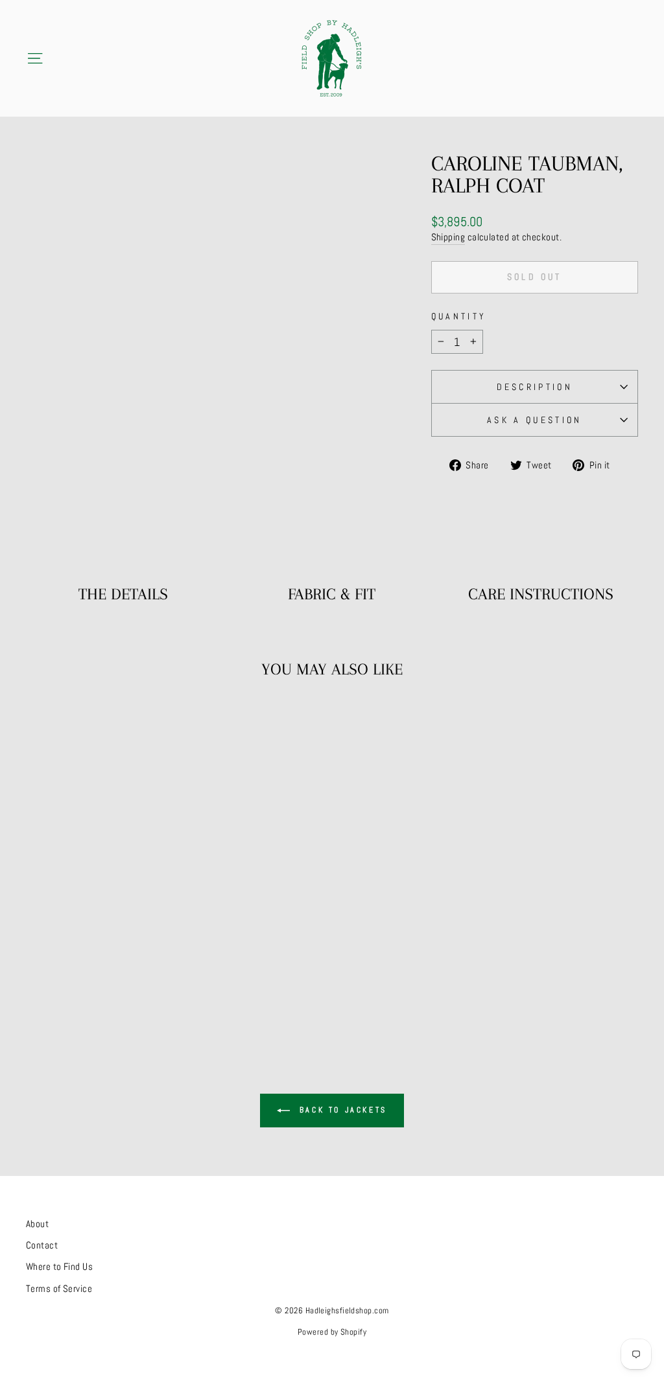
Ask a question (534, 420)
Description (535, 387)
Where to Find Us (59, 1266)
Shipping (448, 237)
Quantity (459, 316)
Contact (42, 1245)
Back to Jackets (341, 1110)
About (37, 1223)
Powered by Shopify (332, 1332)
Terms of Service (59, 1288)
